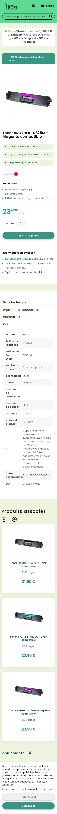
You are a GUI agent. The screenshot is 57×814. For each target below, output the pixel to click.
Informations (12, 317)
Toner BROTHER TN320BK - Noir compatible (28, 565)
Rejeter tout (28, 796)
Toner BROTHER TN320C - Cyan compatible (28, 638)
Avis (5, 324)
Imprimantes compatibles (21, 310)
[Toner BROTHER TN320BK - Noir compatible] (29, 543)
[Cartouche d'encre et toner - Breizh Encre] (10, 6)
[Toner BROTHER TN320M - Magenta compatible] (29, 691)
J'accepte (28, 806)
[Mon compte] (33, 6)
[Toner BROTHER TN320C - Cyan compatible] (29, 617)
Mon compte (13, 753)
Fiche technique (14, 302)
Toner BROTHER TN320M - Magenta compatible (28, 712)
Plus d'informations (13, 789)
